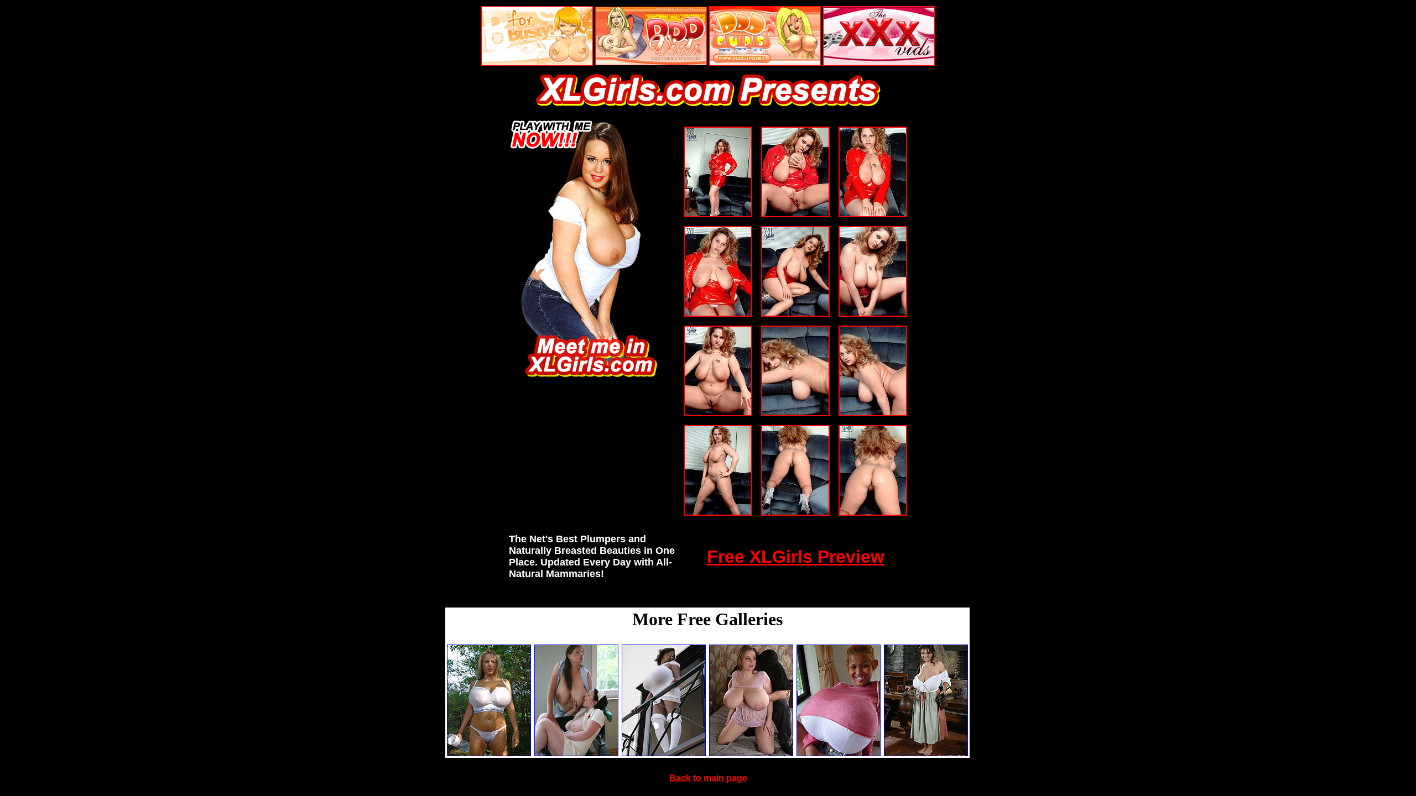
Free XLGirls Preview (795, 557)
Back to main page (708, 778)
